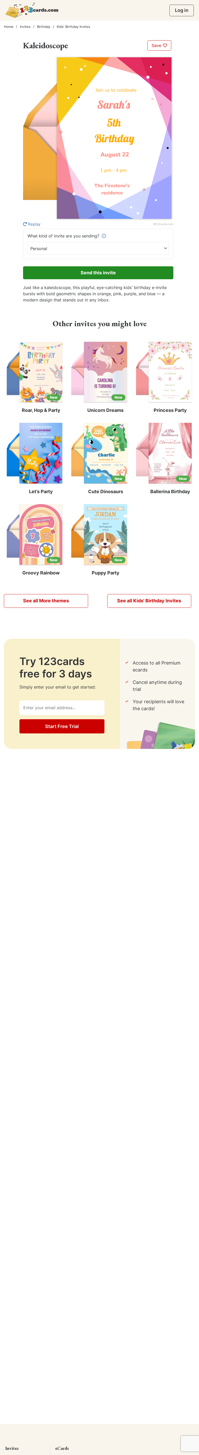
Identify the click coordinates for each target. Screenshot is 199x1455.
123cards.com (164, 224)
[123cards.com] (32, 10)
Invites (25, 27)
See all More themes (46, 600)
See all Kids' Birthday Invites (149, 600)
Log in (181, 10)
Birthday (43, 27)
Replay (33, 224)
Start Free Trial (62, 726)
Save (157, 45)
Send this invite (98, 272)
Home (8, 27)
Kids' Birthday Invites (73, 27)
